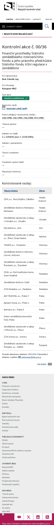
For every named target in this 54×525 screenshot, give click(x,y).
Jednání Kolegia (8, 501)
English (49, 19)
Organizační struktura (10, 389)
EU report (5, 447)
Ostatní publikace (9, 457)
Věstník (5, 440)
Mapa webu (6, 523)
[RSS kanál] (47, 516)
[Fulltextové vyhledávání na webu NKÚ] (47, 26)
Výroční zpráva (7, 443)
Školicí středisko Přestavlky (12, 400)
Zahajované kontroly (10, 497)
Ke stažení (6, 508)
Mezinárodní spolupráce (11, 396)
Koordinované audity (10, 427)
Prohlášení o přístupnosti (21, 523)
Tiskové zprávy (8, 494)
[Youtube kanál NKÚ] (19, 516)
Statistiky (5, 423)
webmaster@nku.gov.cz (31, 357)
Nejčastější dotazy (23, 19)
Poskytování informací (10, 481)
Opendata (6, 477)
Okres (42, 190)
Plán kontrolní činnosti (11, 420)
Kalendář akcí (7, 504)
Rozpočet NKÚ (7, 467)
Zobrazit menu (14, 26)
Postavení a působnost (11, 386)
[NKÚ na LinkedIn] (38, 516)
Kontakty (37, 19)
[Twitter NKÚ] (28, 516)
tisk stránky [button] (41, 364)
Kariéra (9, 19)
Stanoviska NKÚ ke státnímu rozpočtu (16, 450)
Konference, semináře (10, 393)
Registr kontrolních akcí (11, 416)
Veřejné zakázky (8, 470)
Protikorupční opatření (10, 484)
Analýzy (5, 430)
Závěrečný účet (8, 454)
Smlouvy (5, 474)
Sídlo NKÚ (6, 511)
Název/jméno (11, 190)
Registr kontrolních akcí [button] (18, 34)
